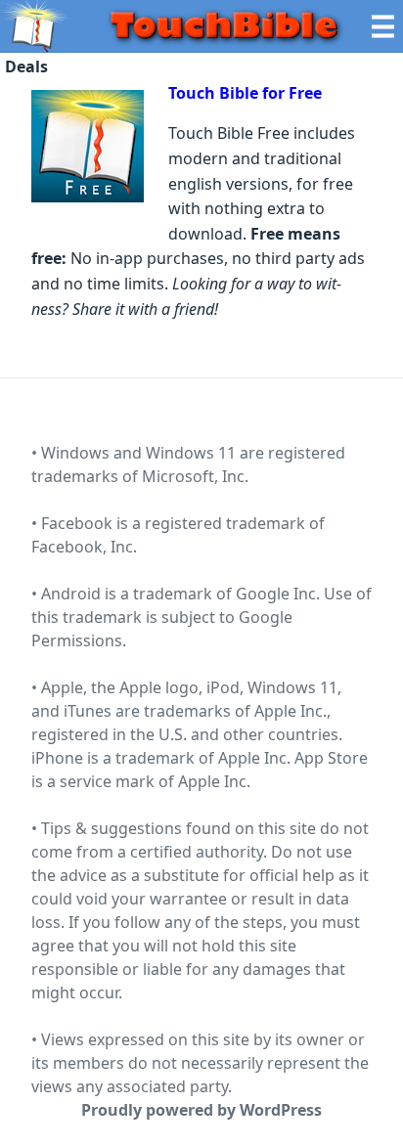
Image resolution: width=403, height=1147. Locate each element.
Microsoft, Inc (193, 476)
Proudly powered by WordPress (201, 1110)
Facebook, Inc (82, 546)
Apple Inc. (214, 781)
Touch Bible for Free (245, 93)
